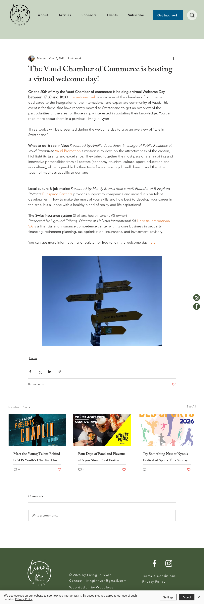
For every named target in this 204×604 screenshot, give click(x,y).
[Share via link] (59, 372)
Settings (168, 597)
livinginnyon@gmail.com (106, 580)
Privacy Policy (23, 599)
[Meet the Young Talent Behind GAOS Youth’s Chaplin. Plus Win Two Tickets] (37, 430)
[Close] (199, 597)
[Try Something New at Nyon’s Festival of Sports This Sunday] (166, 430)
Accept (186, 597)
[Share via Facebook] (30, 372)
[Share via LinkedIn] (50, 372)
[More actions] (173, 58)
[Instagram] (196, 297)
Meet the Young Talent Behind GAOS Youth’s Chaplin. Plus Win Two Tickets (36, 457)
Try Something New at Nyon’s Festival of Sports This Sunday (165, 457)
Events (33, 358)
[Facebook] (196, 306)
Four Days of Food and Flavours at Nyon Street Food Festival (102, 457)
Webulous (104, 587)
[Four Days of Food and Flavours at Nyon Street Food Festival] (102, 430)
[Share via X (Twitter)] (40, 372)
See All (191, 406)
